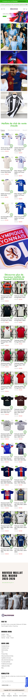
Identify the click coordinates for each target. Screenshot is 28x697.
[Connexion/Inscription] (24, 9)
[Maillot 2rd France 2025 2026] (7, 185)
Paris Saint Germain (14, 130)
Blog (2, 667)
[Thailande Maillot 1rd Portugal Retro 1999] (7, 355)
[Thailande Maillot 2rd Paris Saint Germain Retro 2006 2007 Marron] (20, 401)
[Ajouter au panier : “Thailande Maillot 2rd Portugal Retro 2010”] (25, 293)
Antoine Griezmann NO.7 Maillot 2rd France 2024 (19, 149)
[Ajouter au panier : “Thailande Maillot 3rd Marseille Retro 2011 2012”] (11, 293)
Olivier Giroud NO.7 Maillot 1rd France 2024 (19, 218)
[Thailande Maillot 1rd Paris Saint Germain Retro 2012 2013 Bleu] (20, 448)
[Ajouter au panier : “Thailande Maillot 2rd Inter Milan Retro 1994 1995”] (11, 546)
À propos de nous (5, 646)
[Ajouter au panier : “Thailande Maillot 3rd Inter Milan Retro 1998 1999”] (11, 523)
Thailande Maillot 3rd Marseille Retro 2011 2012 (6, 297)
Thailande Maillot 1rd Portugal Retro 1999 (6, 364)
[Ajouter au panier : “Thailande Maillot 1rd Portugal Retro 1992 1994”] (11, 384)
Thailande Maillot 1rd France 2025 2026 (6, 171)
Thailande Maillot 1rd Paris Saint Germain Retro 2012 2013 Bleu (20, 458)
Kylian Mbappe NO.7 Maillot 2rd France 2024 (19, 172)
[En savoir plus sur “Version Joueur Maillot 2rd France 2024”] (11, 145)
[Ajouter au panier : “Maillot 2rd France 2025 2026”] (11, 191)
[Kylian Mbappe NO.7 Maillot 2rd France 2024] (20, 162)
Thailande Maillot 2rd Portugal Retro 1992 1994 (6, 342)
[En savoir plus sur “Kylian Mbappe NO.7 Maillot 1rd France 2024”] (25, 191)
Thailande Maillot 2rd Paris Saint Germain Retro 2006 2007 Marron (20, 412)
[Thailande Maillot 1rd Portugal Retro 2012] (20, 332)
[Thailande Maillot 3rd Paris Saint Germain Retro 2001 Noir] (7, 401)
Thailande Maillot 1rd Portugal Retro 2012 (20, 341)
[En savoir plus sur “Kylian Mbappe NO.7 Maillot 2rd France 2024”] (25, 168)
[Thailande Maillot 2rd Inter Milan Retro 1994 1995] (7, 540)
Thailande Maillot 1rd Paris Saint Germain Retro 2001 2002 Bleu (7, 481)
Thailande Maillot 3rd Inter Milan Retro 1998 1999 (7, 527)
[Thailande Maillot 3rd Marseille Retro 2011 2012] (7, 287)
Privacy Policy (4, 654)
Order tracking (4, 650)
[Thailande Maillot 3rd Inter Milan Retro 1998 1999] (7, 517)
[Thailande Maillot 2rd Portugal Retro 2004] (20, 310)
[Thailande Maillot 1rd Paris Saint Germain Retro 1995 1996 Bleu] (20, 471)
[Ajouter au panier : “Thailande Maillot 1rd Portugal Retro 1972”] (25, 384)
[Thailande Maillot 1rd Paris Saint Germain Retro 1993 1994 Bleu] (7, 494)
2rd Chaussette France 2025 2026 (6, 217)
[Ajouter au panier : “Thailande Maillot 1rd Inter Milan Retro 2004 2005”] (25, 546)
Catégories (9, 695)
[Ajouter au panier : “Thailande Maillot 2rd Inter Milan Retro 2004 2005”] (25, 523)
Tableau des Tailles (5, 666)
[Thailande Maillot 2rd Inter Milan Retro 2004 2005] (20, 517)
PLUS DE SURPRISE (5, 662)
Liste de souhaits (23, 695)
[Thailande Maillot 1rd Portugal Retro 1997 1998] (20, 355)
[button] (11, 214)
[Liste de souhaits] (12, 134)
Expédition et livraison (6, 658)
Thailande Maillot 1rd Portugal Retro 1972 (20, 387)
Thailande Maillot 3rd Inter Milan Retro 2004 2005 (20, 504)
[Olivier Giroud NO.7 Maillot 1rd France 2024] (20, 208)
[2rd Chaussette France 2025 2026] (7, 208)
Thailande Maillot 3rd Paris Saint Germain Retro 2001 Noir (6, 411)
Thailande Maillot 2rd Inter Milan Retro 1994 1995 (7, 550)
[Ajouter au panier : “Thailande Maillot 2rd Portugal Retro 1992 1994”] (11, 338)
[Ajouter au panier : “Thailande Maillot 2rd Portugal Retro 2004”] (25, 316)
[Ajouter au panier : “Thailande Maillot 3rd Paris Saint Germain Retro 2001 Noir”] (11, 407)
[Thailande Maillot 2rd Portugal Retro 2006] (7, 310)
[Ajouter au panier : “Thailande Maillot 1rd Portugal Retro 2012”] (25, 338)
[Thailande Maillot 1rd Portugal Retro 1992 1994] (7, 378)
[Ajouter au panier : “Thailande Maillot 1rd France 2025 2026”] (11, 168)
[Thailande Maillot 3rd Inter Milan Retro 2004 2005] (20, 494)
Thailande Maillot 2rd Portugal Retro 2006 (6, 319)
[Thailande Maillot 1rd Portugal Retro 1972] (20, 378)
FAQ (2, 652)
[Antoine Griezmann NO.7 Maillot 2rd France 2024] (20, 139)
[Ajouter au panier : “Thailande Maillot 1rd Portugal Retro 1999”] (11, 361)
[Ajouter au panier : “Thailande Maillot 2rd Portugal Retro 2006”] (11, 316)
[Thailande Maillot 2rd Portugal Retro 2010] (20, 287)
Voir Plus (4, 16)
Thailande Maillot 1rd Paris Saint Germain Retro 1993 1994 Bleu (6, 504)
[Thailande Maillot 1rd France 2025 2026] (7, 162)
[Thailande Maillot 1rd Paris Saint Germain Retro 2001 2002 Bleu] (7, 471)
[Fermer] (26, 4)
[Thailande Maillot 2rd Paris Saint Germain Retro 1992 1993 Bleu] (7, 448)
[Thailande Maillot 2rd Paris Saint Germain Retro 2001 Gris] (7, 425)
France (3, 130)
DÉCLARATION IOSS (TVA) (7, 660)
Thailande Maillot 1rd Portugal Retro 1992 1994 (6, 388)
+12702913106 (22, 1)
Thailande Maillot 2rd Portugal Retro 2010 (20, 296)
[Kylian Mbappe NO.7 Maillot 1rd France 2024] (20, 185)
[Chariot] (26, 9)
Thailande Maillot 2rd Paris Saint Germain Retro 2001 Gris (6, 435)
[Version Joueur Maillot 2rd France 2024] (7, 139)
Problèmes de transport (6, 663)
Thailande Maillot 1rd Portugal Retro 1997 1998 (20, 365)
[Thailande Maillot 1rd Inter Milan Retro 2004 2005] (20, 540)
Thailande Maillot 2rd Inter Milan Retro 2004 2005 (20, 527)
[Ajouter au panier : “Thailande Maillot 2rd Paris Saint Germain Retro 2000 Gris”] (25, 431)
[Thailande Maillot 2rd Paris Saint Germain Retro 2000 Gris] (20, 425)
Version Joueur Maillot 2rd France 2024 (6, 148)
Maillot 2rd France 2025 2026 (5, 194)
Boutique (3, 695)
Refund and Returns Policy (7, 656)
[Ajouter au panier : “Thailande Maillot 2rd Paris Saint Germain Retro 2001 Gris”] (11, 431)
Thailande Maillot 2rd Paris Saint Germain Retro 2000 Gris (20, 435)
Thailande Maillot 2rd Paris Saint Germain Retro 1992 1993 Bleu (6, 458)
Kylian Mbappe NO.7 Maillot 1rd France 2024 (19, 195)
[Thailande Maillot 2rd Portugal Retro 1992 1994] (7, 332)
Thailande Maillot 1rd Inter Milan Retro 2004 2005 (20, 550)
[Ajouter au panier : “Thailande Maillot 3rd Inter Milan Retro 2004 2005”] (25, 500)
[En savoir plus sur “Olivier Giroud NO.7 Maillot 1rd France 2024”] (25, 214)
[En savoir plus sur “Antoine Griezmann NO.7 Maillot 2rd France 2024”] (25, 145)
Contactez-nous (5, 648)
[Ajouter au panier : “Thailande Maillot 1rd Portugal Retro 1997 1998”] (25, 361)
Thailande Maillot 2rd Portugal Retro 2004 (20, 319)
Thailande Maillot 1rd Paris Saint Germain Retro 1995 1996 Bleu (20, 481)
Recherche (15, 695)
